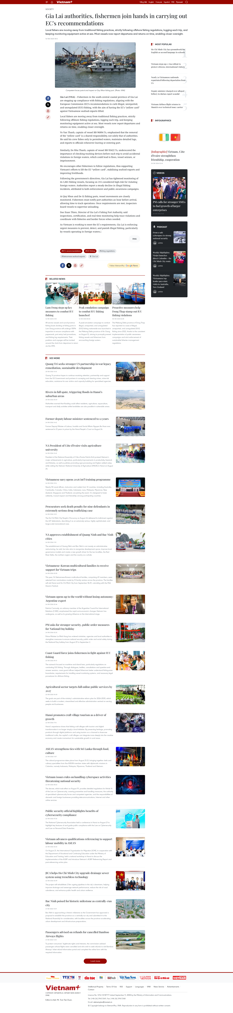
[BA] (179, 977)
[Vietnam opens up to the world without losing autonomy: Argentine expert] (130, 604)
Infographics (163, 120)
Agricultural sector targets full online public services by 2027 (79, 689)
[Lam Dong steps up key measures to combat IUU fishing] (62, 293)
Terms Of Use (111, 986)
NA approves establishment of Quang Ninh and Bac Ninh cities (79, 536)
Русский (179, 2)
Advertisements (173, 986)
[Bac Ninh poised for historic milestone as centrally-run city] (130, 908)
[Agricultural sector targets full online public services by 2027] (130, 694)
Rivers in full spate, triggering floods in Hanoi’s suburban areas (74, 394)
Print (48, 111)
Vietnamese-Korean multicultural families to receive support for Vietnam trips (77, 567)
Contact (91, 989)
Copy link (48, 117)
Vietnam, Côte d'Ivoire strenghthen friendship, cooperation (168, 155)
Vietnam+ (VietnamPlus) (65, 2)
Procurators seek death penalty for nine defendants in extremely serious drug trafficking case (78, 508)
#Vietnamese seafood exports (73, 256)
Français (159, 2)
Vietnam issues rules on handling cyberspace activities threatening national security (78, 779)
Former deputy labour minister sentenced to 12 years (77, 419)
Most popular (163, 44)
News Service (159, 986)
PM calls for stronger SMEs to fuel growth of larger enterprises (169, 206)
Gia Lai (95, 256)
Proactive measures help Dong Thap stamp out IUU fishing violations (127, 311)
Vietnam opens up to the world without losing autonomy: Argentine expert (79, 598)
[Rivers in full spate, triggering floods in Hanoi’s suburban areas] (130, 399)
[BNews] (101, 977)
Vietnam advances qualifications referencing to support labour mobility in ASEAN (79, 841)
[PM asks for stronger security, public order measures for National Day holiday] (130, 632)
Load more (95, 961)
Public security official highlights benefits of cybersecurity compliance (72, 813)
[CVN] (145, 977)
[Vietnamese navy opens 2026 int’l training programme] (130, 487)
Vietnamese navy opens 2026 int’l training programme (78, 479)
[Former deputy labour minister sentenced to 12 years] (130, 426)
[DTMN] (162, 977)
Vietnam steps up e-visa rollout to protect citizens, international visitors (168, 65)
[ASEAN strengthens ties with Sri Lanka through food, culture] (130, 756)
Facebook (48, 98)
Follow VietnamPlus (117, 265)
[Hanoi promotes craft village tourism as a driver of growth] (130, 722)
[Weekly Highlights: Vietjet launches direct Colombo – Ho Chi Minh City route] (180, 257)
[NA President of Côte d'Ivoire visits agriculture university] (130, 453)
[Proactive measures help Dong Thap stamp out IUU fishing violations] (128, 293)
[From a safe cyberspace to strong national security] (180, 237)
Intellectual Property (95, 986)
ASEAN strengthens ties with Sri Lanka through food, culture (77, 751)
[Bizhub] (111, 977)
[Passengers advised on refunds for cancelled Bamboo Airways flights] (130, 939)
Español (167, 2)
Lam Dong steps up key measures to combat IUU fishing (60, 311)
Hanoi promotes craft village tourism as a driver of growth (76, 717)
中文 (172, 2)
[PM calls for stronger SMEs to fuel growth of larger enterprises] (169, 188)
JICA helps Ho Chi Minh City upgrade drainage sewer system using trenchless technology (77, 875)
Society (50, 9)
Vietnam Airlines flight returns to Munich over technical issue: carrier (167, 105)
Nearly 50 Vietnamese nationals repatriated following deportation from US (168, 80)
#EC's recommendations (71, 251)
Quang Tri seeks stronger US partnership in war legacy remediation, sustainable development (78, 366)
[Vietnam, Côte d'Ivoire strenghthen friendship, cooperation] (169, 136)
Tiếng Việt (143, 2)
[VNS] (128, 977)
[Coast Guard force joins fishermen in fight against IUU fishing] (130, 660)
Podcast (162, 226)
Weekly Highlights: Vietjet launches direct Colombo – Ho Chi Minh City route (162, 256)
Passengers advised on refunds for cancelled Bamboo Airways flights (77, 934)
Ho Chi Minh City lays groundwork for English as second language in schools (168, 51)
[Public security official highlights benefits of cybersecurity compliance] (130, 818)
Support (129, 986)
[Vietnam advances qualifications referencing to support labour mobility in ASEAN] (130, 846)
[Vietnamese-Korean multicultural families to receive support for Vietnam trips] (130, 573)
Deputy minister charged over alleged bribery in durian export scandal (167, 92)
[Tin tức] (89, 977)
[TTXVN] (68, 977)
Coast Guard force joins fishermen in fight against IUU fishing (78, 655)
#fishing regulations (107, 251)
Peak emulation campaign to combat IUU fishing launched (94, 311)
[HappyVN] (53, 977)
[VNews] (79, 977)
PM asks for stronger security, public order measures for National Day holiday (77, 627)
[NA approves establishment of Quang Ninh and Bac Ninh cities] (130, 542)
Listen (160, 243)
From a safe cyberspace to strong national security (162, 235)
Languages (139, 986)
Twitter (48, 104)
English (151, 2)
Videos (160, 172)
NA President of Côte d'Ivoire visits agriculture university (73, 447)
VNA (149, 986)
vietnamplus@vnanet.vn (102, 1002)
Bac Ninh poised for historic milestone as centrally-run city (79, 903)
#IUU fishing (90, 251)
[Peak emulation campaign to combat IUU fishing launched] (95, 293)
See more (54, 358)
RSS (121, 986)
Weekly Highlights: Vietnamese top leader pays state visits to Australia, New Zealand (161, 281)
